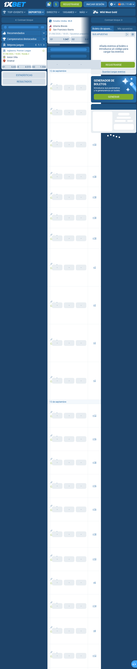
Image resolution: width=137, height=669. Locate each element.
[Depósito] (56, 4)
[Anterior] (35, 44)
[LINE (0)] (51, 49)
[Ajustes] (112, 4)
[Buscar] (87, 49)
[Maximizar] (44, 27)
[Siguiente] (43, 44)
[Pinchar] (51, 84)
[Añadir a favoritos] (43, 50)
